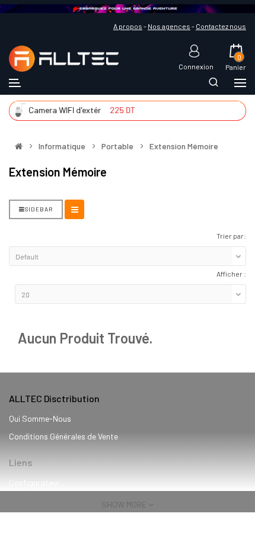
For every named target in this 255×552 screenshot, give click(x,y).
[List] (74, 209)
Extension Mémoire (183, 146)
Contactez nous (221, 26)
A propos (127, 26)
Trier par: (231, 236)
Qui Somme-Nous (40, 418)
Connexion (196, 66)
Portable (117, 146)
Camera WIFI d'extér (59, 110)
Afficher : (231, 273)
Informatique (62, 146)
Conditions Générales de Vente (63, 436)
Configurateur (34, 482)
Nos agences (169, 26)
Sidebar (39, 209)
